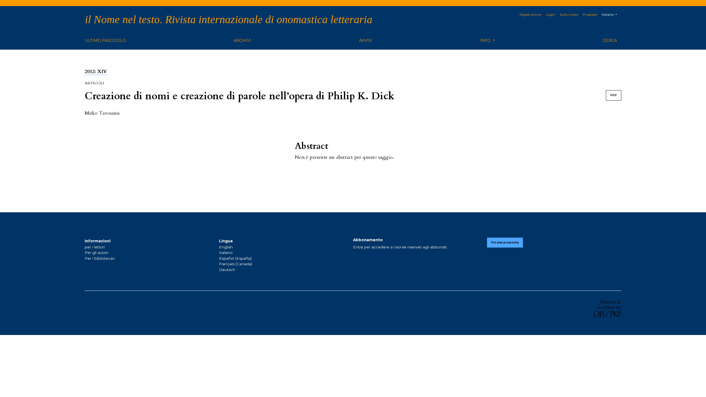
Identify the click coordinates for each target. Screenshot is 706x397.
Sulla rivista (569, 14)
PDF (613, 95)
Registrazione (530, 14)
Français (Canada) (235, 264)
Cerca (610, 40)
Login (550, 14)
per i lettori (95, 247)
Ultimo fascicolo (105, 40)
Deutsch (227, 269)
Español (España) (235, 258)
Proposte (590, 14)
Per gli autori (96, 252)
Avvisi (365, 40)
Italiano (226, 252)
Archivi (242, 40)
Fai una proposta (505, 242)
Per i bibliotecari (100, 258)
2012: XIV (96, 71)
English (226, 247)
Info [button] (486, 40)
